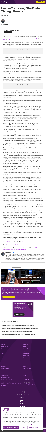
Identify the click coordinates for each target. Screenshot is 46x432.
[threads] (29, 379)
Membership (25, 348)
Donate (41, 1)
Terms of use (3, 366)
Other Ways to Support (27, 357)
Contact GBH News (27, 368)
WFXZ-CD (14, 383)
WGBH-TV (3, 383)
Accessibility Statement (6, 373)
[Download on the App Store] (25, 281)
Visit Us (24, 375)
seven (4, 39)
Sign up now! (19, 314)
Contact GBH (25, 366)
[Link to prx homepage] (22, 406)
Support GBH (26, 344)
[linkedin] (32, 379)
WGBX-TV (8, 383)
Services (3, 348)
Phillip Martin (5, 24)
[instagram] (23, 379)
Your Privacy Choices (33, 427)
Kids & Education (4, 346)
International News (10, 5)
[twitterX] (12, 252)
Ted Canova (25, 241)
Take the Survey (8, 296)
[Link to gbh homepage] (5, 1)
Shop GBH (25, 360)
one (32, 38)
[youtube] (26, 379)
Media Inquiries (26, 370)
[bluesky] (28, 379)
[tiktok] (25, 379)
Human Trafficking (16, 267)
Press (2, 353)
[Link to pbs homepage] (22, 400)
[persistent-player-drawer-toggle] (44, 430)
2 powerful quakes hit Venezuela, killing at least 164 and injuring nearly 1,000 (18, 325)
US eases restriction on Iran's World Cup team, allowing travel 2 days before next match (20, 328)
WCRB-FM (3, 385)
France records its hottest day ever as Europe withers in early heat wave (17, 331)
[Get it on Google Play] (35, 281)
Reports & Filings (4, 375)
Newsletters (25, 373)
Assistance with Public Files (7, 379)
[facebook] (13, 252)
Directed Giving (26, 353)
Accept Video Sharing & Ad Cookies (10, 427)
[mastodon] (29, 384)
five (40, 38)
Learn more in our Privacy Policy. (25, 424)
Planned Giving (26, 355)
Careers (2, 351)
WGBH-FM (19, 383)
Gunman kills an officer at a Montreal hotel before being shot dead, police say (18, 334)
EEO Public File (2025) (5, 377)
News (2, 5)
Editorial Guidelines (5, 368)
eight (9, 39)
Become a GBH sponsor (23, 52)
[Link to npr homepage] (22, 403)
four (37, 38)
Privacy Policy (4, 370)
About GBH (3, 344)
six (42, 38)
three (34, 38)
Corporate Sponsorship (28, 351)
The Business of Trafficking (12, 245)
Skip (23, 427)
